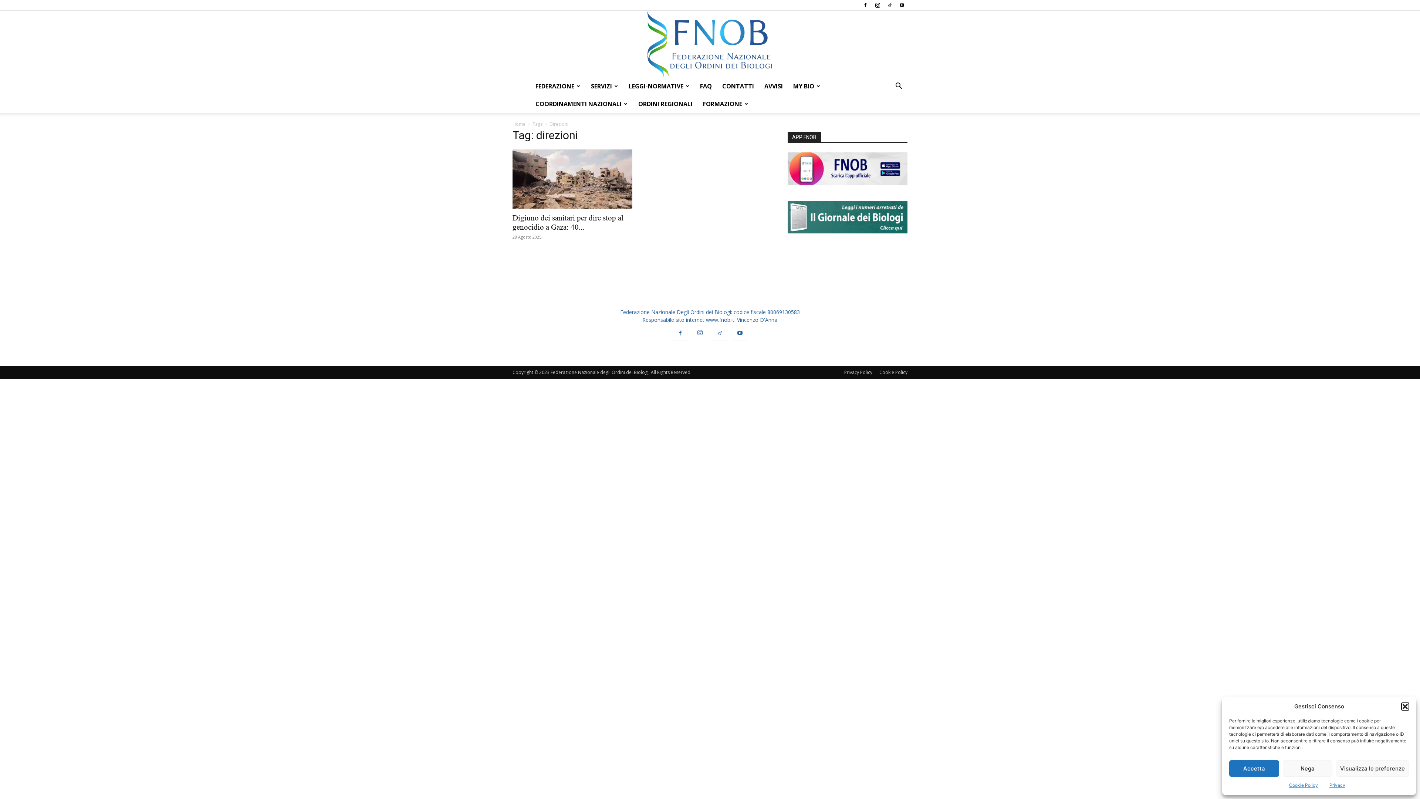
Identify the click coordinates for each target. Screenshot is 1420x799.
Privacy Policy (858, 372)
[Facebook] (865, 5)
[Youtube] (901, 5)
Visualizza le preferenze (1372, 768)
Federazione (554, 86)
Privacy (1337, 785)
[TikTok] (889, 5)
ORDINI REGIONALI (665, 104)
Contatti (738, 86)
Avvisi (773, 86)
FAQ (706, 86)
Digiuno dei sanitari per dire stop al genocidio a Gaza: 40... (568, 222)
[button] (1405, 706)
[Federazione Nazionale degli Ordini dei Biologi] (710, 44)
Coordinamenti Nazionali (578, 104)
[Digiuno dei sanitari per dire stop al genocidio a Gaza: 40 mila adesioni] (572, 179)
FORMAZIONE (722, 104)
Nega (1308, 768)
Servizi (601, 86)
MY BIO (803, 86)
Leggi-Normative (656, 86)
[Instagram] (877, 5)
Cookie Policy (1303, 785)
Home (519, 124)
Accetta (1254, 768)
